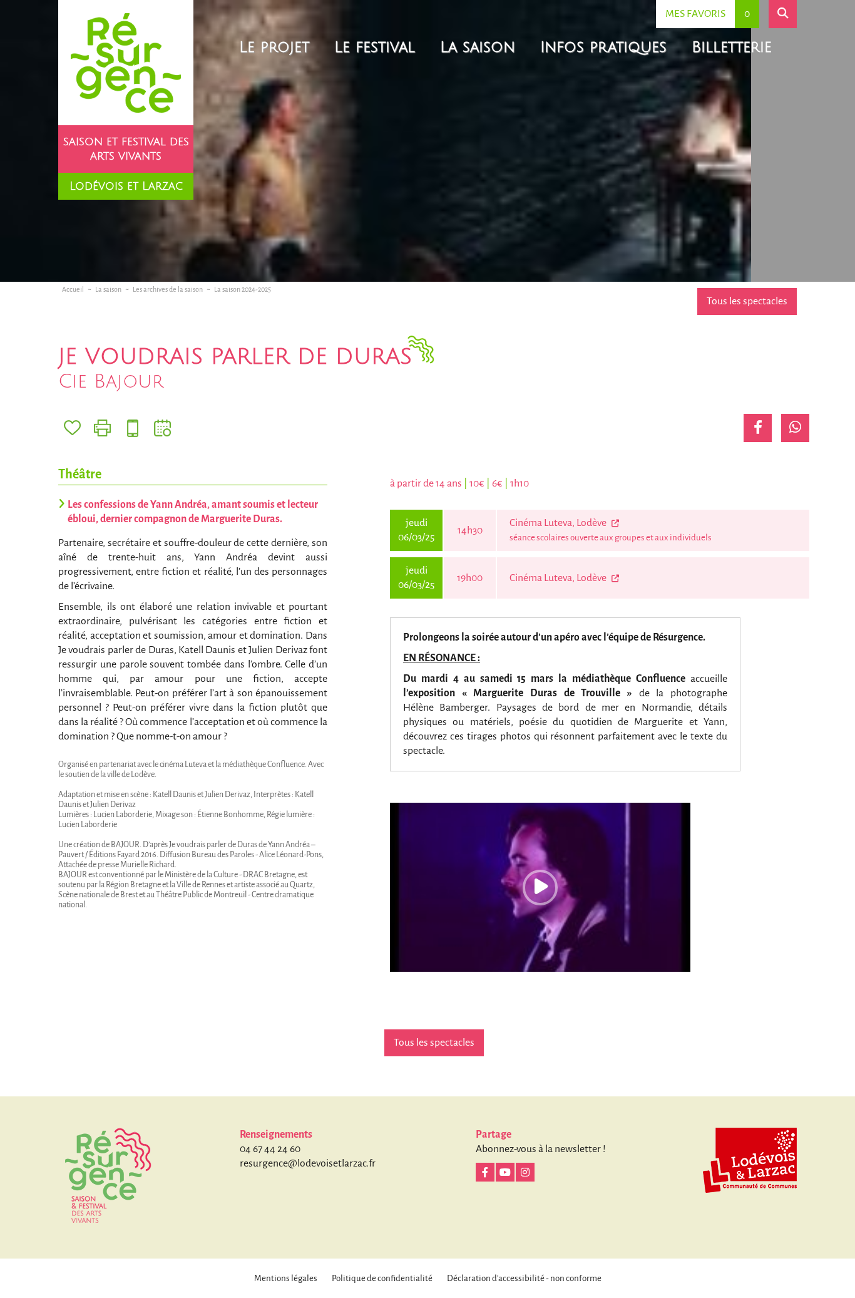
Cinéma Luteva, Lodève (558, 522)
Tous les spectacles (747, 301)
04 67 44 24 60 (270, 1149)
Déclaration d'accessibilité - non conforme (524, 1278)
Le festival (374, 47)
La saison (477, 47)
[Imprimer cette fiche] (102, 428)
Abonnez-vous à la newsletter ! (541, 1149)
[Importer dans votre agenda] (162, 428)
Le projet (274, 47)
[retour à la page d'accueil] (126, 63)
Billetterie (732, 47)
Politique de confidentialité (382, 1278)
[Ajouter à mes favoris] (72, 428)
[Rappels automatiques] (132, 428)
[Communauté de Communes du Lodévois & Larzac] (750, 1160)
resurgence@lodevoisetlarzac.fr (308, 1163)
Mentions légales (285, 1278)
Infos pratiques (603, 47)
